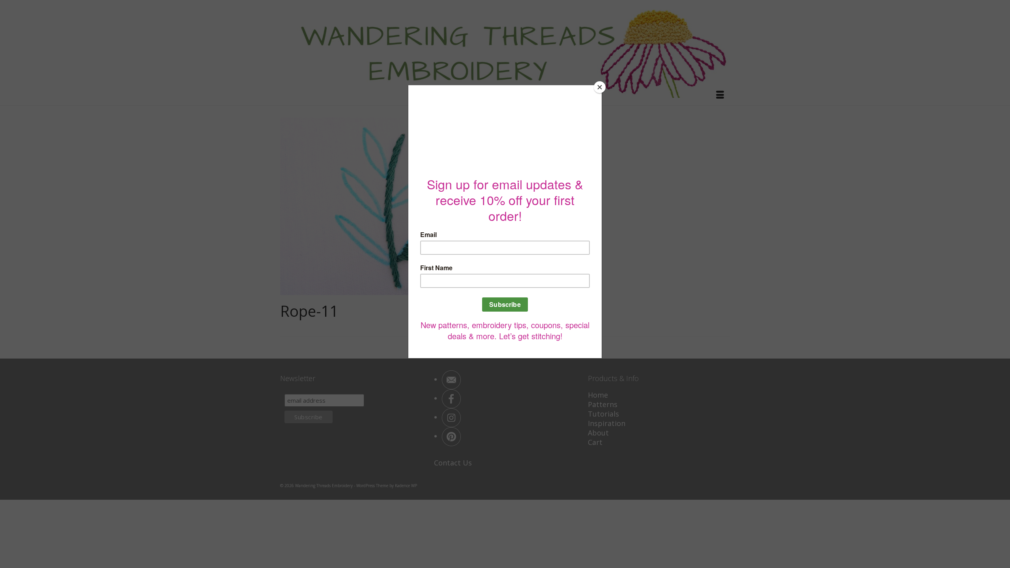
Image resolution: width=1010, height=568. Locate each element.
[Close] (600, 87)
